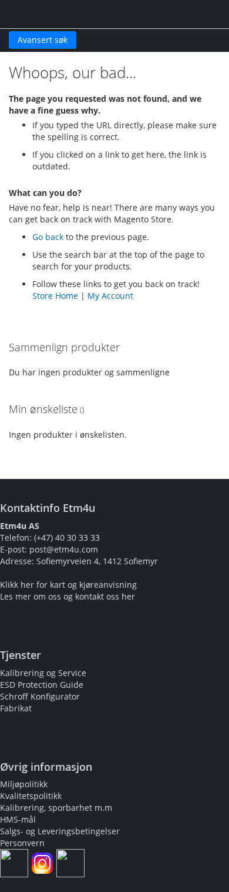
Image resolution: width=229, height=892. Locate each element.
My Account (110, 295)
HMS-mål (18, 819)
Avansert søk (43, 39)
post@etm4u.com (63, 549)
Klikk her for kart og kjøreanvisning (68, 584)
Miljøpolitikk (24, 784)
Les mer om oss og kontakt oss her (67, 596)
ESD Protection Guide (41, 684)
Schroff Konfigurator (40, 696)
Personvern (22, 842)
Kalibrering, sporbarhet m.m (56, 807)
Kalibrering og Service (43, 672)
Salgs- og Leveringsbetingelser (60, 831)
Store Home (55, 295)
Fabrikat (16, 708)
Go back (47, 236)
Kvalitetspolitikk (31, 795)
